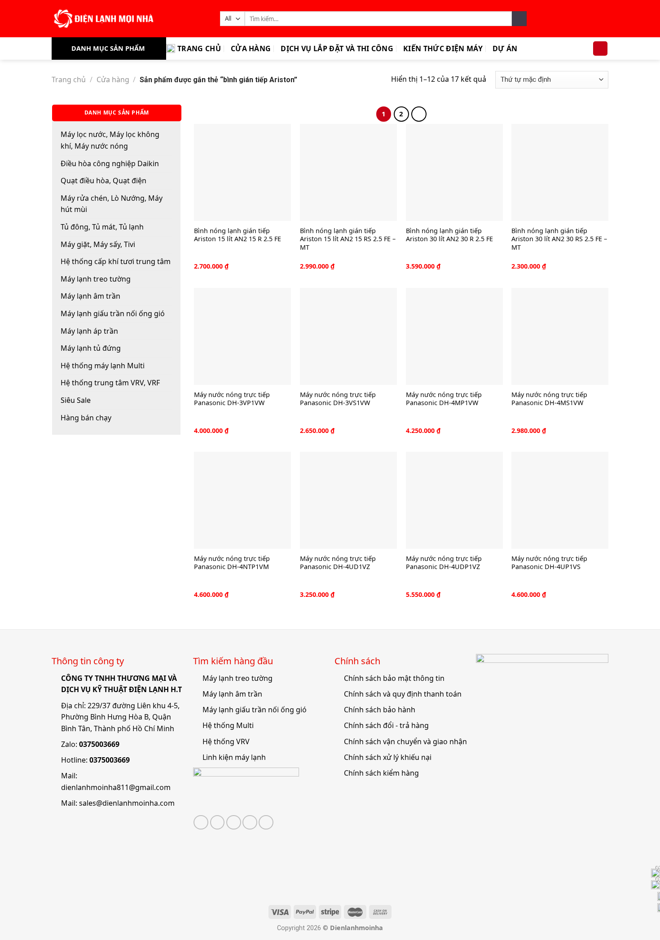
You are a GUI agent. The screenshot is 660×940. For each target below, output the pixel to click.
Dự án (505, 48)
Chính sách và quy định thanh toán (403, 694)
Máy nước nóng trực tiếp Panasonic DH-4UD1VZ (338, 563)
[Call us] (249, 822)
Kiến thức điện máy (443, 48)
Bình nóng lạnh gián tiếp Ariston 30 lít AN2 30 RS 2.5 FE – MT (559, 239)
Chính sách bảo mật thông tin (394, 678)
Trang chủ (199, 48)
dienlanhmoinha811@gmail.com (116, 787)
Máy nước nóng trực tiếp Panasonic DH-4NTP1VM (232, 563)
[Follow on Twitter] (217, 822)
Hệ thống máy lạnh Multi (103, 366)
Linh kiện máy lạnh (234, 757)
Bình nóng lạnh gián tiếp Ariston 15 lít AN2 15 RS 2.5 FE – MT (348, 239)
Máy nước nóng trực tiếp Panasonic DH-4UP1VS (549, 563)
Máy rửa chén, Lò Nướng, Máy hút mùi (112, 204)
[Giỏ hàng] (600, 48)
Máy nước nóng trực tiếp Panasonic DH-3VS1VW (338, 399)
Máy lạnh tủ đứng (91, 348)
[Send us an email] (233, 822)
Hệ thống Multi (228, 725)
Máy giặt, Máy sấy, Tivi (98, 244)
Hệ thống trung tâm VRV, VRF (110, 383)
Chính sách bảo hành (379, 710)
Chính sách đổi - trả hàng (386, 725)
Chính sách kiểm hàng (381, 773)
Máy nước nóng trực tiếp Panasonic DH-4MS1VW (549, 399)
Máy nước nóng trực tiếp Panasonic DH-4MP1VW (444, 399)
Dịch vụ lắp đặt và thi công (337, 48)
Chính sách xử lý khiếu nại (387, 757)
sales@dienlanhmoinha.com (127, 803)
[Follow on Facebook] (201, 822)
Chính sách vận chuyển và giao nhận (405, 741)
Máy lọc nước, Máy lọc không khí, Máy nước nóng (110, 140)
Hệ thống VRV (226, 741)
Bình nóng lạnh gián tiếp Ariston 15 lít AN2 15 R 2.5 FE (237, 235)
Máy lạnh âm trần (90, 296)
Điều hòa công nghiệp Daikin (110, 163)
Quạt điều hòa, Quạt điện (103, 180)
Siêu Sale (76, 400)
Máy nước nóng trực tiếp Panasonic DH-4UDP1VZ (444, 563)
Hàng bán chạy (86, 418)
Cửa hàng (251, 48)
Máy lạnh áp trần (89, 331)
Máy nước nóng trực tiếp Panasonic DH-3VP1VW (232, 399)
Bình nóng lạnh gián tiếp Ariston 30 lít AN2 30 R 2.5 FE (449, 235)
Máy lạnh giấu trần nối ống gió (113, 313)
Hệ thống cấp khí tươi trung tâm (116, 261)
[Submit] (519, 18)
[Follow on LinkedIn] (266, 822)
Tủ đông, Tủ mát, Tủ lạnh (102, 227)
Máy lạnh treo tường (96, 279)
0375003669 (99, 744)
